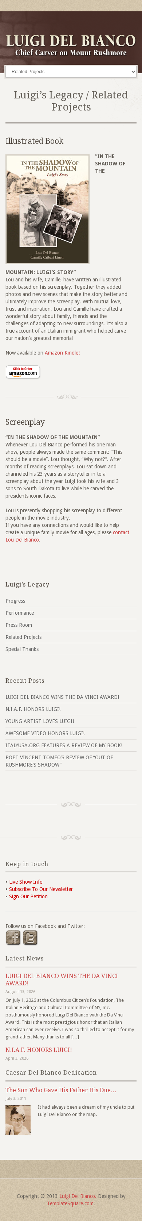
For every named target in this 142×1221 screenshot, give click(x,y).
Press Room (18, 625)
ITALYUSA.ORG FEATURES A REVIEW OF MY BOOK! (63, 745)
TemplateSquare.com (70, 1203)
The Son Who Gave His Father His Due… (61, 1090)
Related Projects (23, 637)
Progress (15, 601)
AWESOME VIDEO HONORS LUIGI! (44, 733)
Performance (19, 613)
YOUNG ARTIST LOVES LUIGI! (39, 721)
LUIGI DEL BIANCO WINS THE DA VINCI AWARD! (62, 697)
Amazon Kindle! (62, 353)
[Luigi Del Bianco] (71, 54)
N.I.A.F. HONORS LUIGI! (32, 709)
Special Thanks (22, 649)
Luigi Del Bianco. (77, 1196)
